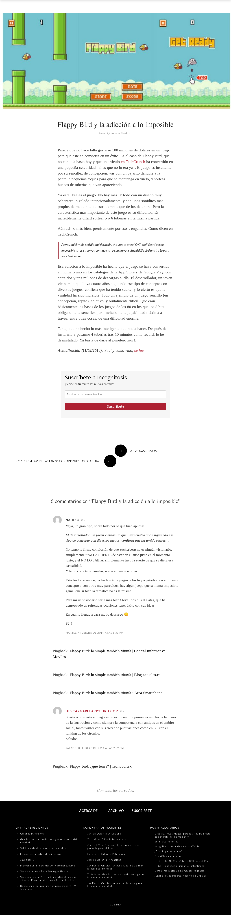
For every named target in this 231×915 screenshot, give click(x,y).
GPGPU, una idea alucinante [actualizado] (179, 865)
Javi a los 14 (28, 859)
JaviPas (92, 865)
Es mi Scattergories (166, 841)
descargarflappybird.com (92, 711)
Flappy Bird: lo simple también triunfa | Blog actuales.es (115, 674)
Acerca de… (90, 811)
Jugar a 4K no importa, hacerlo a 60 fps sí (180, 875)
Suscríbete (115, 406)
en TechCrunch (133, 161)
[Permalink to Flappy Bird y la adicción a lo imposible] (115, 62)
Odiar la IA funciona (32, 833)
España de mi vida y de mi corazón (41, 854)
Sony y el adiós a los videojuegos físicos (44, 871)
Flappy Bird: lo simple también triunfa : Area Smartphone (116, 692)
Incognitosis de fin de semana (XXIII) (176, 846)
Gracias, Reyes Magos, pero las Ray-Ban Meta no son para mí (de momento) (182, 835)
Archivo (116, 811)
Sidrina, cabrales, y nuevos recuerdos (43, 848)
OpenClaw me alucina (167, 856)
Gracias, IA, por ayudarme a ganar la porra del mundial (113, 847)
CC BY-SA (115, 904)
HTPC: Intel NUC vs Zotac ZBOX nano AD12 (181, 861)
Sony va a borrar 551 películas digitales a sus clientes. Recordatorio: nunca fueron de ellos (48, 879)
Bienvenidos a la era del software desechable (47, 865)
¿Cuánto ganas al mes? (168, 851)
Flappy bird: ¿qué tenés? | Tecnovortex (101, 766)
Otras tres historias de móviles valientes (179, 870)
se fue (139, 350)
